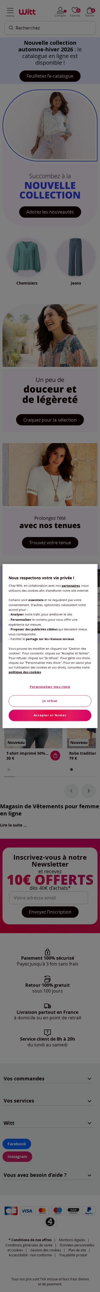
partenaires (71, 585)
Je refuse (50, 701)
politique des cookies (25, 672)
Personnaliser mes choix (50, 687)
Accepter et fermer (50, 715)
